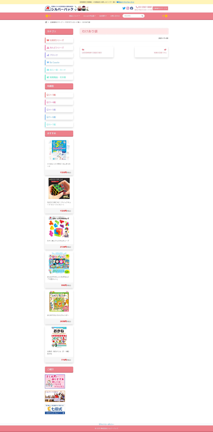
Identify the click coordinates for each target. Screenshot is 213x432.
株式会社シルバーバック (109, 428)
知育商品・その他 (57, 77)
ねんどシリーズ (56, 47)
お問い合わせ (115, 16)
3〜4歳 (52, 102)
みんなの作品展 (88, 16)
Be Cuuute (54, 62)
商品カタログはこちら (126, 2)
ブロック (53, 55)
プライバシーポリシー (106, 424)
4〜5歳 (52, 109)
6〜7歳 (52, 124)
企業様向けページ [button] (159, 8)
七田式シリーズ (56, 40)
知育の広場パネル (160, 53)
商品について (74, 16)
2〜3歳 (52, 95)
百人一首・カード (57, 69)
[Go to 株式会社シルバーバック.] (46, 22)
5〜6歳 (52, 117)
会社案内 (102, 16)
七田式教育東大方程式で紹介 (92, 53)
